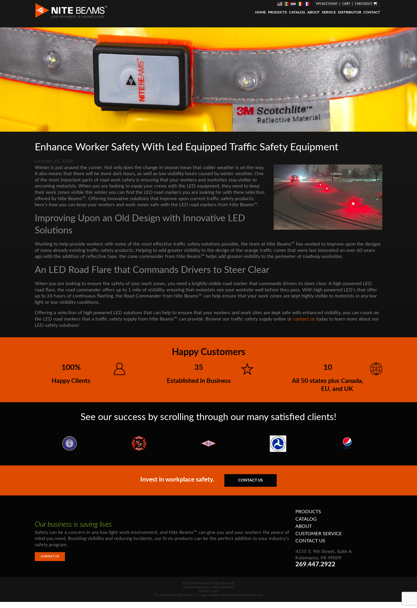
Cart (346, 3)
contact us (304, 319)
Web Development (195, 587)
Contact (371, 12)
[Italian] (300, 3)
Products (277, 12)
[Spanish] (287, 3)
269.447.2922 (315, 564)
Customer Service (318, 533)
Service (329, 12)
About (313, 12)
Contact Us (250, 480)
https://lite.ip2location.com (245, 595)
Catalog (297, 12)
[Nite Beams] (71, 17)
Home (260, 12)
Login (215, 591)
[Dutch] (293, 3)
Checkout (363, 3)
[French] (307, 3)
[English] (280, 3)
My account (327, 3)
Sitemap (203, 591)
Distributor (349, 12)
